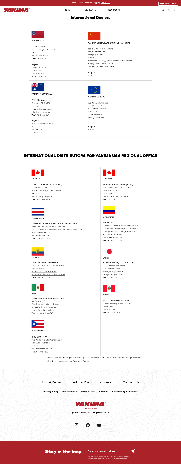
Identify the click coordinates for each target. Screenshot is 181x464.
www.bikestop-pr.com (42, 349)
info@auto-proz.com (113, 274)
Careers (105, 382)
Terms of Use (88, 391)
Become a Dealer (81, 361)
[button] (163, 10)
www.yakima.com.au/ (42, 109)
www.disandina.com (113, 237)
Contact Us (131, 382)
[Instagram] (79, 425)
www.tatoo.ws (110, 309)
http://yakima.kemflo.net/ (100, 63)
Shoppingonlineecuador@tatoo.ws (48, 274)
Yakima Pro (81, 382)
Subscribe (131, 451)
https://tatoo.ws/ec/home (44, 271)
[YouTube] (102, 425)
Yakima (82, 412)
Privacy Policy (50, 391)
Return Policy (69, 391)
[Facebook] (90, 425)
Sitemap (103, 391)
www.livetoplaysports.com (44, 196)
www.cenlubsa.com (41, 235)
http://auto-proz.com (113, 271)
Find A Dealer (51, 382)
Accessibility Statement (125, 391)
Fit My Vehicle (171, 4)
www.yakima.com (40, 55)
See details (105, 3)
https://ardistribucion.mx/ (44, 307)
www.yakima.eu (95, 115)
